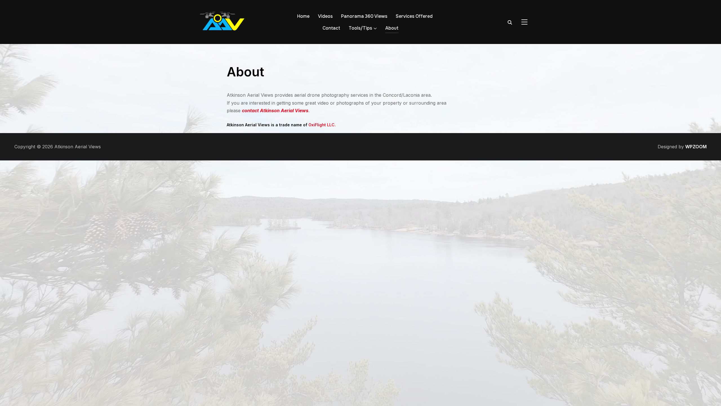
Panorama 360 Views (364, 16)
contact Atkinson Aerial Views (275, 110)
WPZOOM (696, 146)
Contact (331, 28)
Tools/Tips (360, 28)
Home (303, 16)
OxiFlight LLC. (322, 124)
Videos (325, 16)
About (392, 28)
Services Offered (414, 16)
